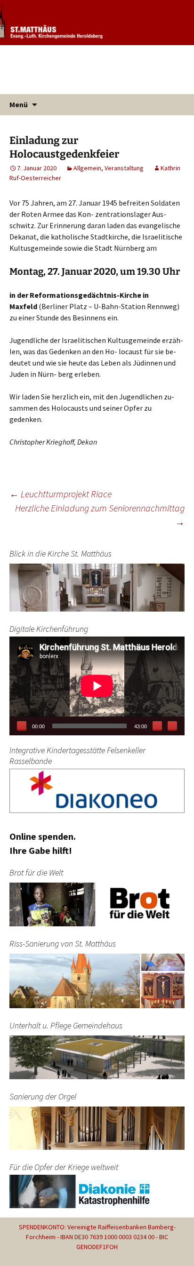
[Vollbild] (172, 726)
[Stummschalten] (157, 726)
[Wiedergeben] (21, 726)
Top (186, 1258)
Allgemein (87, 168)
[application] (97, 686)
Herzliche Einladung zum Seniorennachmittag (100, 515)
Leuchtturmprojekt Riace (60, 494)
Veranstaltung (124, 168)
